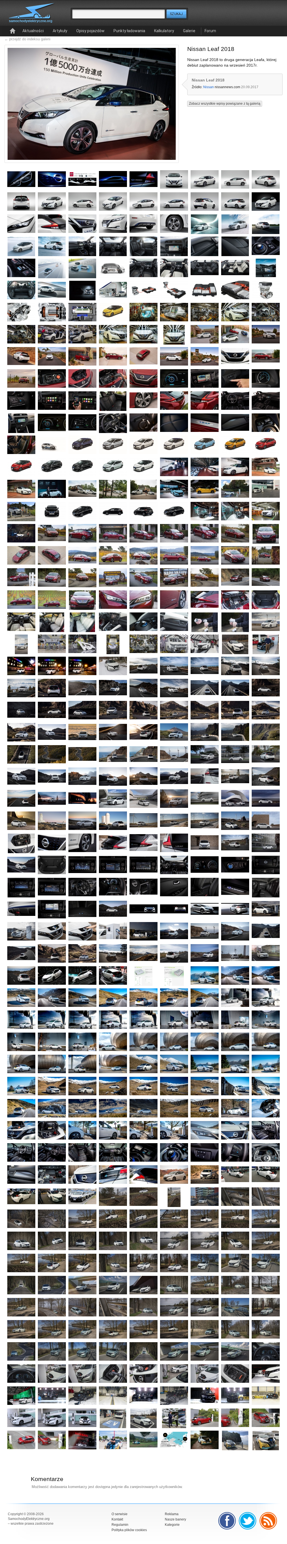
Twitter (248, 1521)
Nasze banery (175, 1519)
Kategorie (172, 1525)
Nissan (208, 87)
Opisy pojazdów (90, 31)
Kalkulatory (164, 31)
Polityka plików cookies (129, 1530)
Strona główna (12, 31)
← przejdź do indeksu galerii (27, 39)
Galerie (189, 31)
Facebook (227, 1521)
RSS (268, 1521)
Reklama (172, 1514)
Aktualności (33, 31)
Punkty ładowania (129, 31)
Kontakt (117, 1519)
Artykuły (60, 31)
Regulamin (120, 1525)
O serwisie (120, 1514)
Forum (210, 31)
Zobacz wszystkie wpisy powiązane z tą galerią (224, 104)
